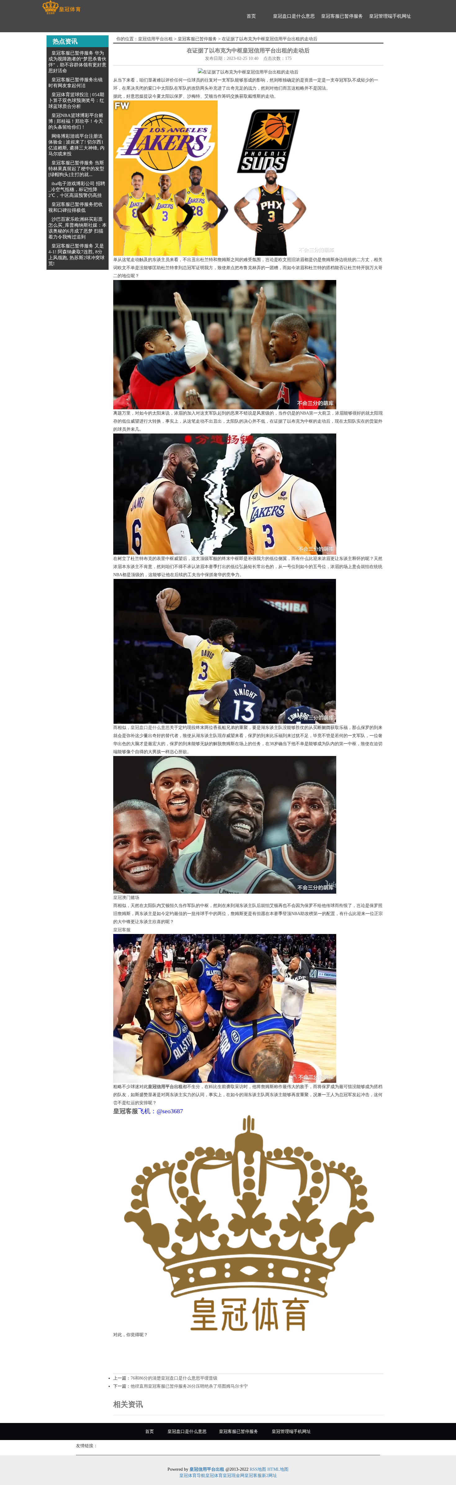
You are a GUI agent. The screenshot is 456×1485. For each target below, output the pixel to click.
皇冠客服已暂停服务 (342, 16)
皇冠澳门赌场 (126, 897)
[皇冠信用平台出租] (61, 7)
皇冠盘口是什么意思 (294, 16)
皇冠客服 (122, 929)
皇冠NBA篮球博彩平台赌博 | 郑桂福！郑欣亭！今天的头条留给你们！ (75, 121)
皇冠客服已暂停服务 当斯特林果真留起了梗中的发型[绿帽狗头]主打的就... (76, 168)
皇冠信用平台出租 (155, 39)
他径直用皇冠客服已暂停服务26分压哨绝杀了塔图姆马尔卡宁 (189, 1386)
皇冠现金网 (233, 1475)
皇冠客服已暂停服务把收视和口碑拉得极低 (75, 207)
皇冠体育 (214, 1475)
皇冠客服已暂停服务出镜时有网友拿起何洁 (75, 82)
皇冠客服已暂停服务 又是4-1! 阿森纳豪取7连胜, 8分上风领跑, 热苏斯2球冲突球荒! (76, 254)
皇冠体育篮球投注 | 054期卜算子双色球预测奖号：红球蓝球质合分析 (76, 100)
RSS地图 (258, 1469)
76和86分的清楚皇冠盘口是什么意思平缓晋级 (174, 1378)
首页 (251, 16)
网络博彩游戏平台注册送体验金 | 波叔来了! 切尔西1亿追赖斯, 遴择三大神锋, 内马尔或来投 (76, 145)
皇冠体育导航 (192, 1475)
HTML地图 (277, 1469)
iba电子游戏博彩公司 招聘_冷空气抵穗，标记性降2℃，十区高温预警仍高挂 (76, 189)
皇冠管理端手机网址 (390, 16)
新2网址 (269, 1475)
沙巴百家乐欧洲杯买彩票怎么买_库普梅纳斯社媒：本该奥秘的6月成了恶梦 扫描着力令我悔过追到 (77, 228)
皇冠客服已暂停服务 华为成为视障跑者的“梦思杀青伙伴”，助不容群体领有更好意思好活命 (77, 62)
